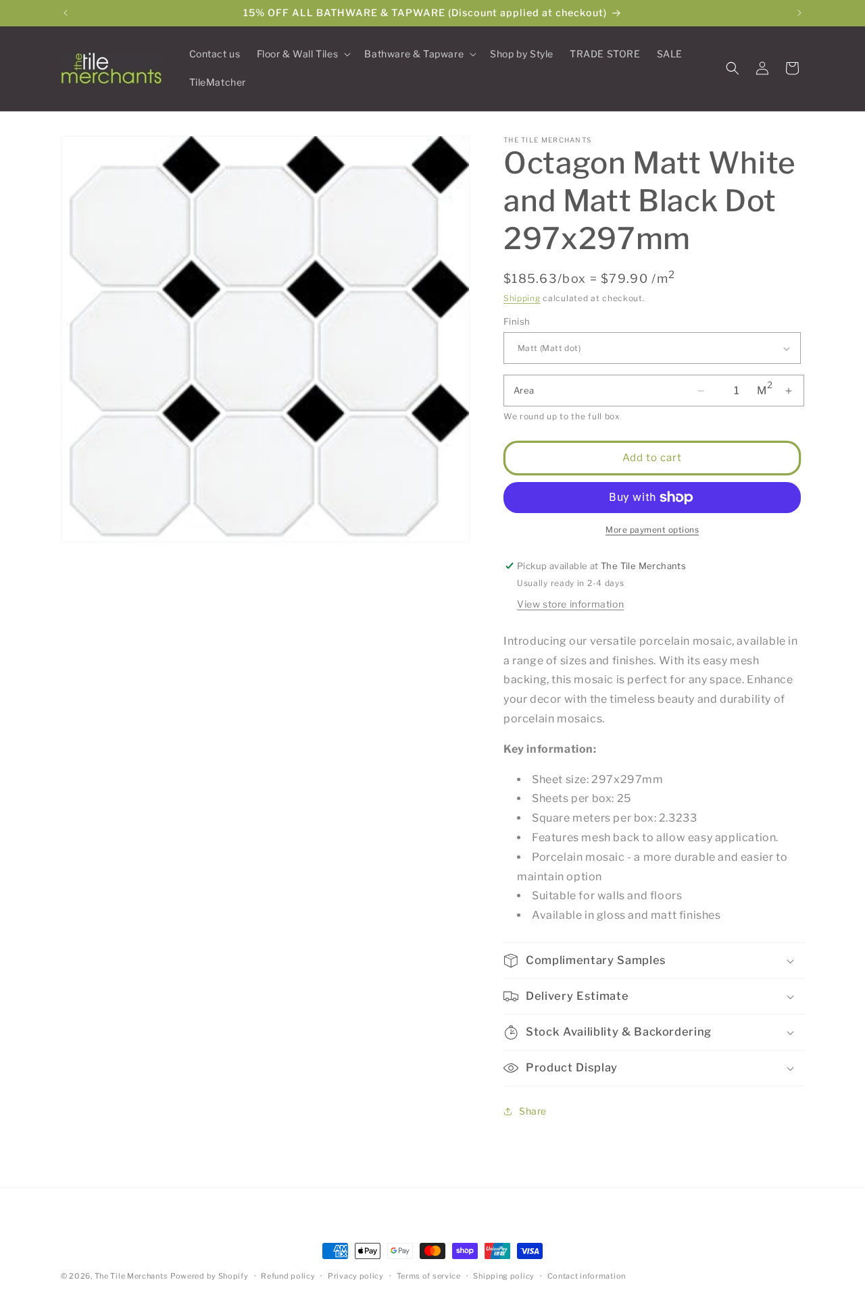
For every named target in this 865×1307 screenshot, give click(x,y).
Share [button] (533, 1111)
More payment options (652, 530)
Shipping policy (504, 1276)
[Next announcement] (799, 13)
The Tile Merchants (131, 1276)
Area (524, 390)
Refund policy (288, 1276)
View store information (570, 604)
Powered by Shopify (209, 1276)
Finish (516, 321)
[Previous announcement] (65, 13)
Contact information (586, 1276)
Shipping (522, 298)
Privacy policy (356, 1276)
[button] (303, 54)
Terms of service (429, 1276)
